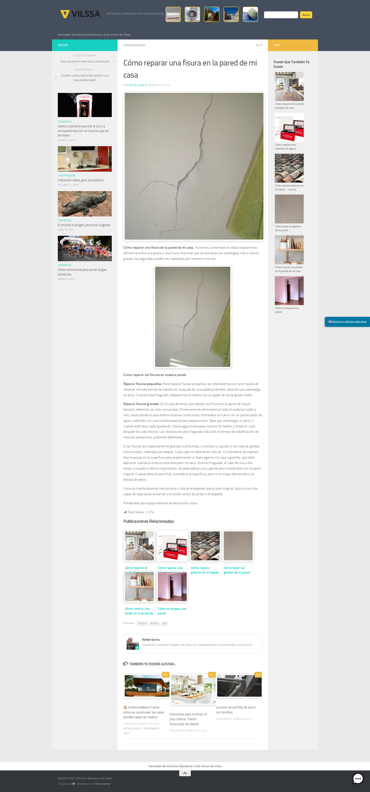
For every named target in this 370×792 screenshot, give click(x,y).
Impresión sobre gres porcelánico (81, 180)
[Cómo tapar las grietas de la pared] (237, 545)
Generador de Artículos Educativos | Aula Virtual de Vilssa (94, 34)
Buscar (306, 14)
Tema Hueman (102, 783)
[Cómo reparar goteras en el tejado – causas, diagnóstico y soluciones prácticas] (204, 545)
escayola (142, 623)
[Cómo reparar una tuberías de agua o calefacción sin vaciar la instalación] (172, 545)
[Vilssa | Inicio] (80, 13)
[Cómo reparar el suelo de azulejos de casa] (139, 545)
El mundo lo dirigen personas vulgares (84, 225)
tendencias (65, 121)
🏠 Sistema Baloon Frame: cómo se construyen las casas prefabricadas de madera (143, 712)
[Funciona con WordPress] (73, 784)
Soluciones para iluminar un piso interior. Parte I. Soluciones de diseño (188, 719)
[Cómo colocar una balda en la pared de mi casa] (139, 586)
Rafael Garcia (138, 85)
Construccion (134, 45)
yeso (164, 623)
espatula (154, 623)
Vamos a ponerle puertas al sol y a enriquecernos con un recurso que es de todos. (83, 130)
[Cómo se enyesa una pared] (172, 586)
